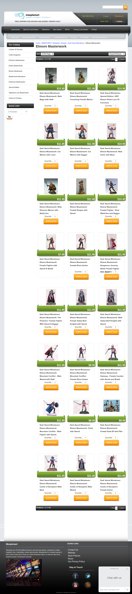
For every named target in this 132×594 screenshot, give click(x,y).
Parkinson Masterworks (17, 82)
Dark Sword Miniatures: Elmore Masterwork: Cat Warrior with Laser (50, 151)
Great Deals (15, 29)
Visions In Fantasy (15, 98)
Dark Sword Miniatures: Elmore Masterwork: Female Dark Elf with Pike (111, 428)
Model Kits (15, 37)
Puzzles (74, 37)
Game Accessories (28, 37)
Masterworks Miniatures (17, 76)
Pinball (94, 29)
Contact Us (73, 550)
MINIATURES (46, 43)
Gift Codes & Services (99, 37)
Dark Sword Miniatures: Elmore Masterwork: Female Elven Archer (80, 262)
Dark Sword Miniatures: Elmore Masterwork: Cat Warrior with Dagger (80, 151)
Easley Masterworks (16, 66)
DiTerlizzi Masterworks (16, 60)
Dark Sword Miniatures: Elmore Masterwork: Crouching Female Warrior (81, 96)
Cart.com (73, 592)
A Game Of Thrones (15, 49)
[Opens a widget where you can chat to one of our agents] (114, 579)
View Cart (104, 21)
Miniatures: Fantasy (60, 43)
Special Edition (14, 87)
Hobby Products (44, 37)
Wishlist (71, 553)
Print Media (84, 37)
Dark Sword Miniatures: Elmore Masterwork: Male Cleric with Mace (111, 151)
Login (106, 16)
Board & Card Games (30, 29)
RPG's (67, 29)
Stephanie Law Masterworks (19, 93)
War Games (57, 29)
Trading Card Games (80, 29)
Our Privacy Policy (76, 561)
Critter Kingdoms (14, 55)
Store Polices (74, 556)
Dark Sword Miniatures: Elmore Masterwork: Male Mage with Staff (51, 96)
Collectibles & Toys (60, 37)
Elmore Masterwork (15, 71)
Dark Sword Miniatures (76, 43)
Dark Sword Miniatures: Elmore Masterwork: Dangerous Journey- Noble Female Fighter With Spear (110, 265)
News (70, 559)
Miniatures (46, 29)
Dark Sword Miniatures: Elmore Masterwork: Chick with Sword (81, 428)
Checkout (119, 16)
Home (38, 43)
